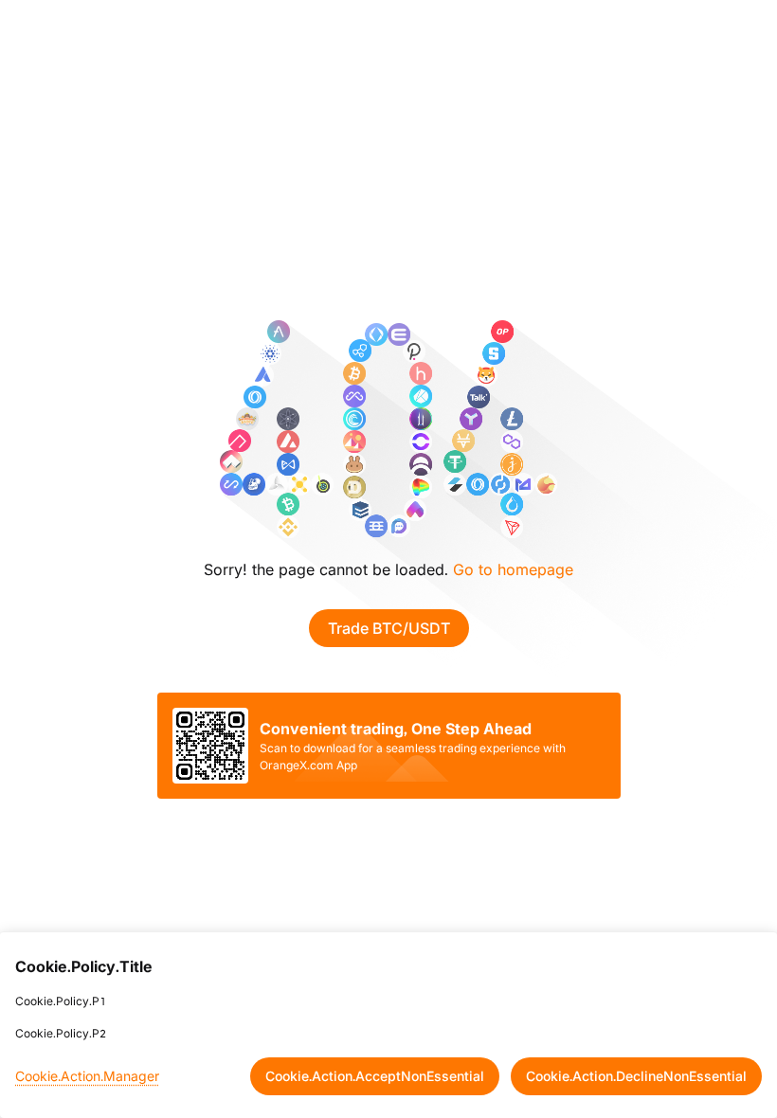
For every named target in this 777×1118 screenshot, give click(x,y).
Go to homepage (513, 569)
